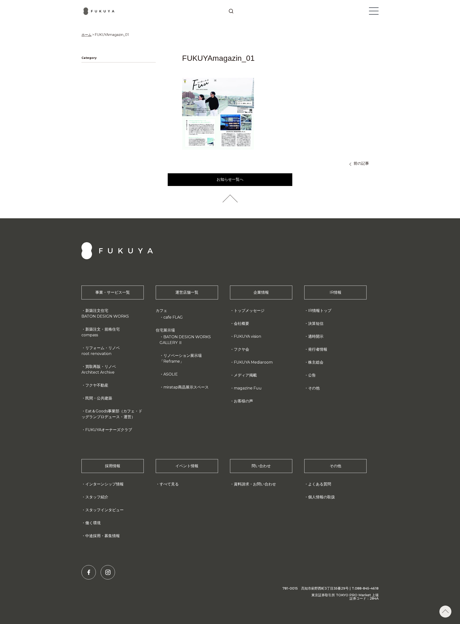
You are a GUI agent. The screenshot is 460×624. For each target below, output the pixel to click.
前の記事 (361, 163)
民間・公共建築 (98, 398)
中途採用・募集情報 (102, 536)
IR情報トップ (319, 310)
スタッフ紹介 (96, 497)
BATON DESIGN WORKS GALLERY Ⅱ (185, 340)
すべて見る (169, 484)
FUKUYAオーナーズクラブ (108, 429)
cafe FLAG (173, 317)
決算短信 (315, 323)
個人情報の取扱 (321, 497)
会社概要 (241, 323)
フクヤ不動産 (96, 385)
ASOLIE (170, 374)
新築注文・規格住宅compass (100, 332)
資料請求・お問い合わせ (255, 484)
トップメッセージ (249, 310)
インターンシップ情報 (104, 484)
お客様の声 (243, 401)
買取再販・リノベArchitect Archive (98, 369)
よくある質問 (319, 484)
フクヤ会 (241, 349)
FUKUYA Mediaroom (253, 362)
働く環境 (93, 523)
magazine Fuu (248, 388)
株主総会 (315, 362)
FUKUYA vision (247, 336)
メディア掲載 (245, 375)
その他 (314, 388)
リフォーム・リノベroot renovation (100, 351)
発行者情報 (317, 349)
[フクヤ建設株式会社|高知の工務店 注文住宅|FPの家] (99, 11)
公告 (312, 375)
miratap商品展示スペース (186, 387)
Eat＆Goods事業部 (111, 414)
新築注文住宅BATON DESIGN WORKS (105, 313)
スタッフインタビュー (104, 510)
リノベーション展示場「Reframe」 (181, 358)
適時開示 (315, 336)
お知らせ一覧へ (230, 179)
